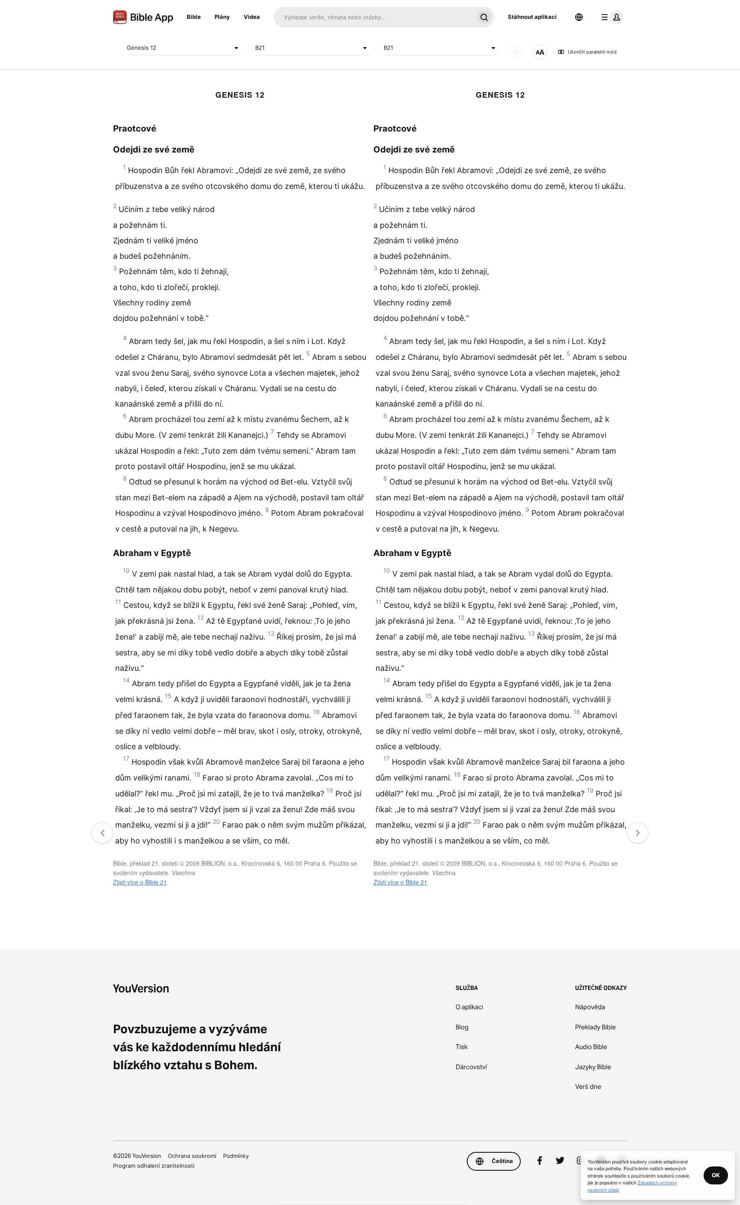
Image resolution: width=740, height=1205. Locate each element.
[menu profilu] (610, 17)
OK (716, 1175)
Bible (194, 16)
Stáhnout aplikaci (532, 16)
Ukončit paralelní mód (592, 52)
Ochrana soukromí (192, 1155)
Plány (222, 16)
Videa (252, 16)
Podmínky (236, 1155)
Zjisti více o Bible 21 (140, 882)
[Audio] (515, 52)
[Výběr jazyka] (579, 17)
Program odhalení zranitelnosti (153, 1165)
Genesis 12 (141, 47)
